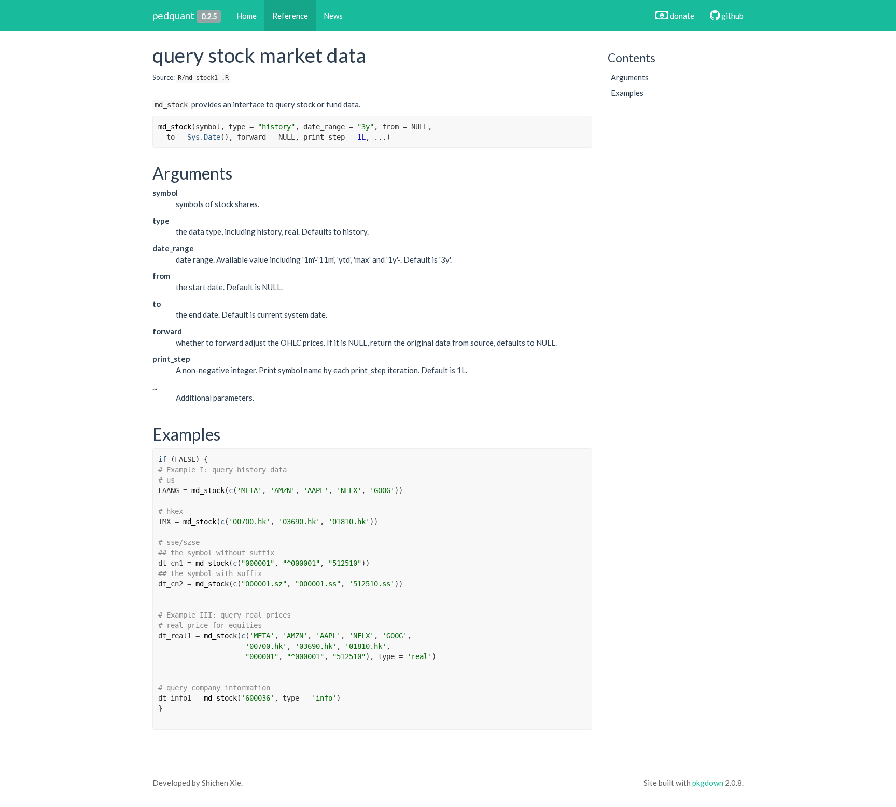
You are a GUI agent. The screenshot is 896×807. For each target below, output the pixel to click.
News (333, 15)
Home (246, 15)
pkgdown (707, 782)
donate (681, 15)
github (732, 15)
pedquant (173, 15)
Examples (627, 93)
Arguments (630, 77)
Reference (290, 15)
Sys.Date (203, 137)
